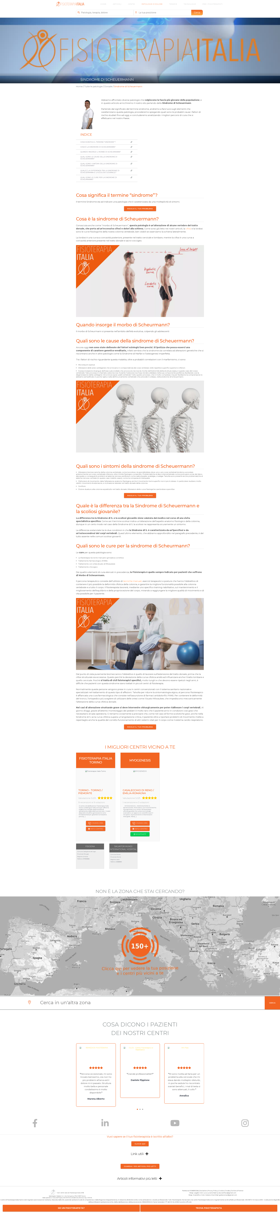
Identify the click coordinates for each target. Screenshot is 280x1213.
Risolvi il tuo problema (140, 209)
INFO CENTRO (96, 829)
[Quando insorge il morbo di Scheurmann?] (131, 152)
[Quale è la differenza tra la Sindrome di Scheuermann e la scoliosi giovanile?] (131, 170)
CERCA (272, 1003)
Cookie (221, 1190)
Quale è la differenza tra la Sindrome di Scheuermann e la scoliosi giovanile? (99, 172)
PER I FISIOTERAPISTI (212, 4)
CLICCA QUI (140, 1144)
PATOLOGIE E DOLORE (152, 4)
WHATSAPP (140, 834)
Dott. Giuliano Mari (207, 1195)
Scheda (80, 861)
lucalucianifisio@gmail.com (226, 1193)
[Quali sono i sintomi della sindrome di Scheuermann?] (131, 164)
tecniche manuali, (132, 581)
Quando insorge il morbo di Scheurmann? (100, 152)
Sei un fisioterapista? (71, 1208)
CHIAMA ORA (97, 823)
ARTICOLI (117, 4)
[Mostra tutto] (146, 1154)
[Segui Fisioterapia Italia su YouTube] (175, 1124)
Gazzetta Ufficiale (185, 1202)
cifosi (188, 228)
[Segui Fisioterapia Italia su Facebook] (35, 1124)
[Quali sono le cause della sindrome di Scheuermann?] (131, 157)
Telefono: (80, 859)
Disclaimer (203, 1190)
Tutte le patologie (93, 86)
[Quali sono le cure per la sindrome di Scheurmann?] (131, 177)
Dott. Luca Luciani (206, 1193)
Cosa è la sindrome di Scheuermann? (98, 147)
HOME (103, 4)
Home (79, 86)
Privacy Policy (213, 1190)
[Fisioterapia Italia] (70, 6)
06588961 (119, 862)
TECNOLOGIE (190, 4)
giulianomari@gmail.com (228, 1195)
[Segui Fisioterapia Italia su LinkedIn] (105, 1124)
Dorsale (108, 86)
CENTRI (131, 4)
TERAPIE (173, 4)
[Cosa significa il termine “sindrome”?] (131, 142)
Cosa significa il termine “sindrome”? (98, 142)
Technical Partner (237, 1190)
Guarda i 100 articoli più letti (140, 1166)
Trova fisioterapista (209, 1208)
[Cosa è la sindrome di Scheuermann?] (131, 147)
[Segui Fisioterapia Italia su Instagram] (245, 1124)
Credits (227, 1190)
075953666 (86, 859)
